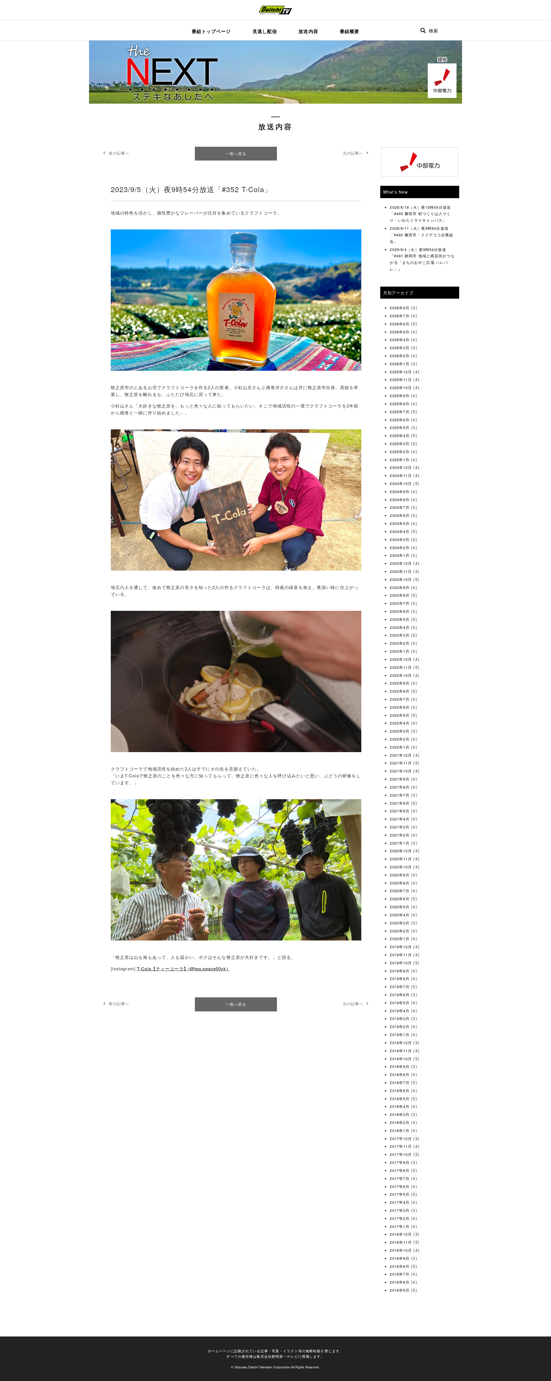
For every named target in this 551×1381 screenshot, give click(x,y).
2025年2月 (400, 451)
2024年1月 (400, 555)
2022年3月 (400, 731)
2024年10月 (401, 483)
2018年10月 (401, 1058)
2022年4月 (400, 723)
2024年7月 (400, 507)
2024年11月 (401, 475)
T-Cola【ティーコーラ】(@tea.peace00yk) (183, 968)
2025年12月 (401, 371)
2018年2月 (400, 1122)
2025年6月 (400, 419)
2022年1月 (400, 747)
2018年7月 (400, 1082)
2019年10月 (401, 962)
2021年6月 (400, 803)
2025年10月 (401, 387)
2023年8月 (400, 595)
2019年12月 (401, 946)
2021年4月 (400, 819)
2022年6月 (400, 707)
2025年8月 (400, 403)
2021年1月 (400, 843)
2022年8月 (400, 691)
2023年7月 (400, 603)
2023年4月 (400, 627)
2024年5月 (400, 523)
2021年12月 (401, 755)
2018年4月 (400, 1106)
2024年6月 (400, 515)
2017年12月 (401, 1138)
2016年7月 (400, 1274)
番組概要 (349, 31)
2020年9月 (400, 875)
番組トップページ (211, 31)
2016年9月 (400, 1258)
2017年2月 (400, 1218)
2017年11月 (401, 1146)
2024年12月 (401, 467)
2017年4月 (400, 1202)
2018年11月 (401, 1050)
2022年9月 (400, 683)
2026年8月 (400, 307)
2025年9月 (400, 395)
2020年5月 (400, 906)
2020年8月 (400, 883)
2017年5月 (400, 1194)
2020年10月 (401, 867)
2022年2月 (400, 739)
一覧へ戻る (236, 153)
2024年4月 (400, 531)
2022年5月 (400, 715)
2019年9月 (400, 971)
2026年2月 (400, 355)
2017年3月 (400, 1210)
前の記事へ (119, 153)
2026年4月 (400, 339)
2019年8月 (400, 978)
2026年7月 (400, 315)
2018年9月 (400, 1066)
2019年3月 (400, 1018)
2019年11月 (401, 954)
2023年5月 (400, 619)
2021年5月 (400, 811)
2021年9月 (400, 779)
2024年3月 (400, 539)
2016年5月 (400, 1290)
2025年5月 (400, 427)
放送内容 (308, 31)
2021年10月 (401, 771)
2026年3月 (400, 347)
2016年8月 (400, 1266)
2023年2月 (400, 643)
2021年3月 (400, 827)
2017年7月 (400, 1178)
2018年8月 (400, 1074)
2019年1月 (400, 1034)
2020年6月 (400, 898)
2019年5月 (400, 1002)
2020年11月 (401, 859)
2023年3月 (400, 635)
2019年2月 (400, 1026)
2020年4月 (400, 915)
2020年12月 (401, 850)
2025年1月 (400, 459)
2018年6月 (400, 1090)
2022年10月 (401, 675)
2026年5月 (400, 332)
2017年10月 (401, 1154)
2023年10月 (401, 579)
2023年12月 (401, 563)
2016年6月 (400, 1282)
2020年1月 (400, 938)
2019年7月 (400, 986)
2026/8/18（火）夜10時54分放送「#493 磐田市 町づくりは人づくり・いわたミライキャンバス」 (420, 213)
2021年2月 (400, 835)
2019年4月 (400, 1010)
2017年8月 (400, 1170)
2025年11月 (401, 379)
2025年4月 (400, 435)
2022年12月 (401, 659)
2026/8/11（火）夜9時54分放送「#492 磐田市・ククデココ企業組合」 (421, 234)
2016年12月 (401, 1234)
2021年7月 (400, 795)
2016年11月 (401, 1242)
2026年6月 (400, 324)
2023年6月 (400, 611)
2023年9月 (400, 587)
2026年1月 (400, 363)
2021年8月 (400, 787)
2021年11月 (401, 763)
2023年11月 (401, 571)
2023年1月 (400, 651)
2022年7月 (400, 699)
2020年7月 (400, 890)
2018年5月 (400, 1098)
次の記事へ (353, 153)
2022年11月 (401, 667)
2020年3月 (400, 923)
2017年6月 (400, 1186)
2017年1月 (400, 1226)
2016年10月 (401, 1250)
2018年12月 (401, 1042)
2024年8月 (400, 499)
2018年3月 (400, 1114)
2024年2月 (400, 547)
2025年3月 (400, 443)
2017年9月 (400, 1162)
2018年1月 (400, 1130)
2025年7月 (400, 411)
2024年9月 (400, 491)
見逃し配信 (265, 31)
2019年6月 (400, 994)
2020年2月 (400, 931)
